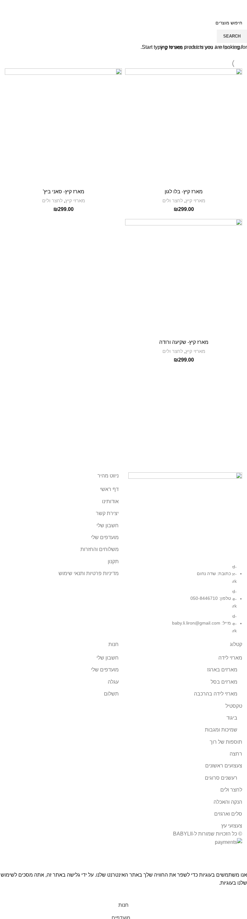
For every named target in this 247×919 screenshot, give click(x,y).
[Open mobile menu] (239, 6)
